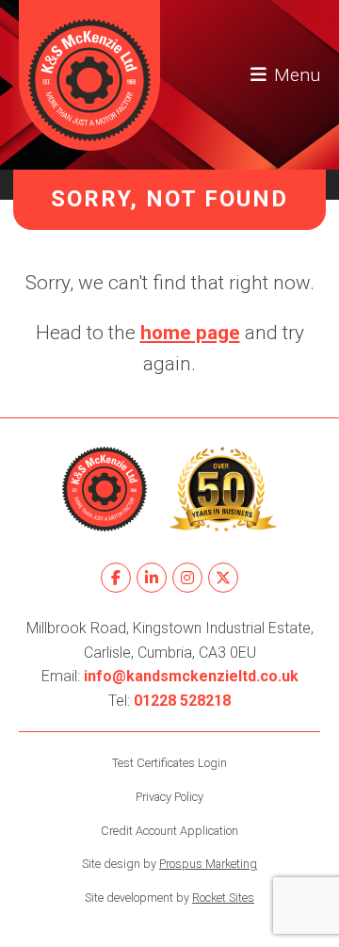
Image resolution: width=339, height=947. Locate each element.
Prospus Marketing (208, 864)
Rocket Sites (223, 897)
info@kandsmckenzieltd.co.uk (191, 676)
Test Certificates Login (169, 763)
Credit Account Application (169, 831)
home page (190, 332)
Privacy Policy (169, 797)
